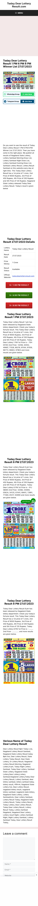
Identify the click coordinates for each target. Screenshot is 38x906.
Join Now (28, 94)
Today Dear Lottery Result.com (19, 5)
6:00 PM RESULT (20, 295)
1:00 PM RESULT (20, 285)
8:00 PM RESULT (20, 305)
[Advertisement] (19, 36)
